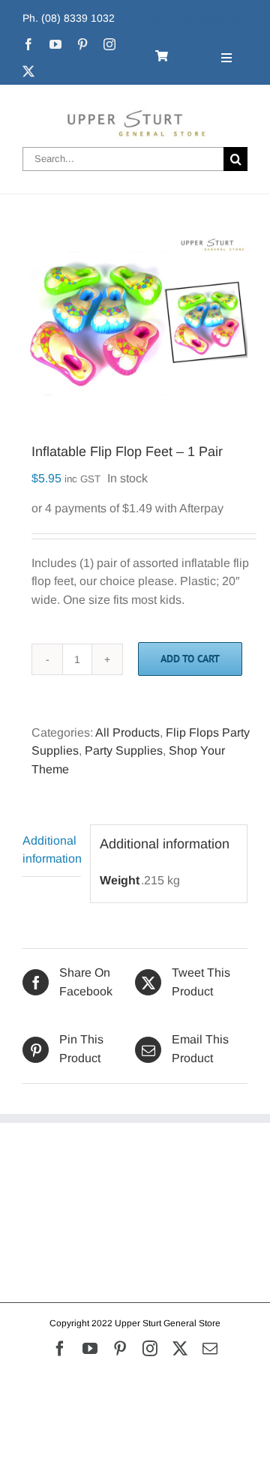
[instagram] (110, 44)
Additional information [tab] (51, 850)
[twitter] (28, 71)
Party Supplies (124, 750)
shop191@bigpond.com (196, 18)
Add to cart (190, 658)
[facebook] (28, 44)
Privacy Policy (60, 1212)
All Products (127, 732)
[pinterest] (82, 44)
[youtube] (56, 44)
